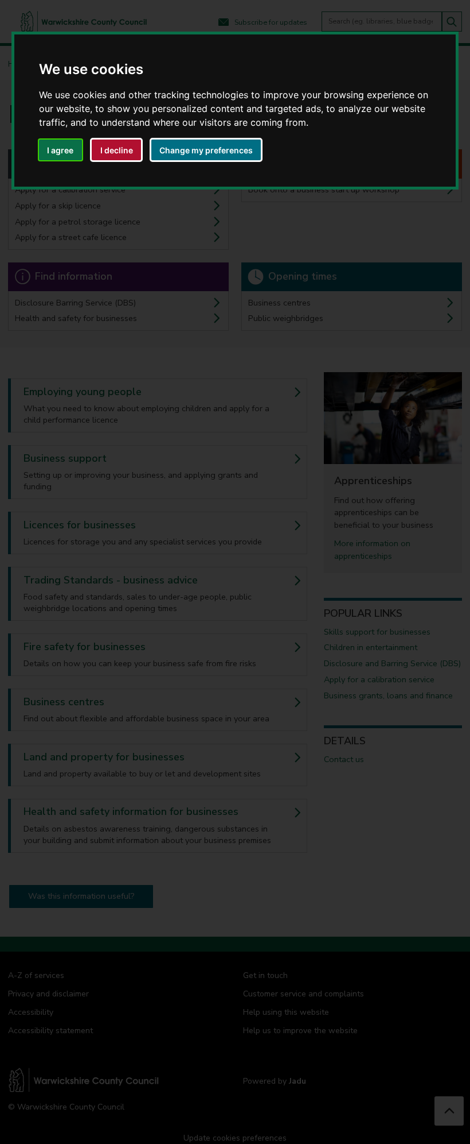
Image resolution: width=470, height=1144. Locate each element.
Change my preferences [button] (206, 150)
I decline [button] (116, 150)
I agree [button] (60, 150)
